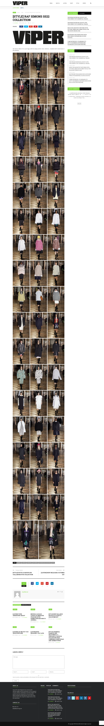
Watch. (58, 3)
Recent (43, 685)
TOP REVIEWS (82, 13)
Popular (48, 685)
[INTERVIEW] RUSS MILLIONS (79, 102)
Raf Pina (58, 642)
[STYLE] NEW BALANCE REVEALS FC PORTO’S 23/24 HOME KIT (56, 615)
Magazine (29, 562)
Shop (71, 3)
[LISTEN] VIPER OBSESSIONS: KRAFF (19, 614)
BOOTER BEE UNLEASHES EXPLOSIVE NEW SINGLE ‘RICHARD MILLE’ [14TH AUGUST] (77, 36)
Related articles (17, 604)
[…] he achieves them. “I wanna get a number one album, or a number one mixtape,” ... (79, 98)
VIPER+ (84, 3)
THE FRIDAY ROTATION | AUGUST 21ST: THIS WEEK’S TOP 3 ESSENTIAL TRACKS (55, 691)
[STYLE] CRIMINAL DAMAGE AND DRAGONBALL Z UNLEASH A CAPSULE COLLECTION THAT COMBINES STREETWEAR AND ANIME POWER (56, 636)
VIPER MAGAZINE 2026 (78, 724)
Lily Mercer (16, 22)
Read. (51, 3)
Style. (77, 3)
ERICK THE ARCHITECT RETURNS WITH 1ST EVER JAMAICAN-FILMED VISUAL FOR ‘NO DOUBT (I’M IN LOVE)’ (78, 29)
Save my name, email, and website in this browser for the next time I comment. (31, 677)
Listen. (65, 3)
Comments (55, 685)
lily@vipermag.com (18, 708)
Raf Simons (35, 562)
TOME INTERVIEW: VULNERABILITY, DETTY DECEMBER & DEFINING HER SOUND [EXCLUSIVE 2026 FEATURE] (77, 43)
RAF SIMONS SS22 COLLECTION (44, 562)
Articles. (15, 609)
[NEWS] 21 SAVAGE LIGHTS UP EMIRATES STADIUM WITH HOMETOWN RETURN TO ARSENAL (38, 617)
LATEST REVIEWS (73, 13)
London (24, 562)
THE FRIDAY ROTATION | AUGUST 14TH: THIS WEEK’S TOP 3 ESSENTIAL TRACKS (55, 698)
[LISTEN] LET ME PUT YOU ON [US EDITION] (21, 632)
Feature (18, 562)
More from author (26, 604)
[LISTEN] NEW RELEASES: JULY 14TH (37, 632)
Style (53, 562)
